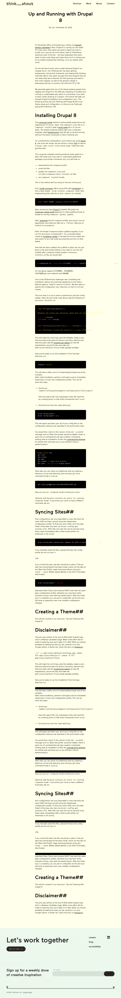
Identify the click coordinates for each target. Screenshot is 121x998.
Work (88, 3)
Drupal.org (78, 647)
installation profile (50, 236)
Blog (91, 942)
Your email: (57, 969)
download (42, 165)
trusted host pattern (62, 343)
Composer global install (44, 212)
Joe (53, 27)
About (99, 3)
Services (77, 3)
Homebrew (76, 188)
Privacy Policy (27, 992)
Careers (92, 937)
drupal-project (53, 132)
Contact (111, 3)
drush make (63, 127)
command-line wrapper (76, 439)
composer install (45, 122)
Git (75, 143)
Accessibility (95, 946)
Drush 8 (56, 209)
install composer (46, 188)
